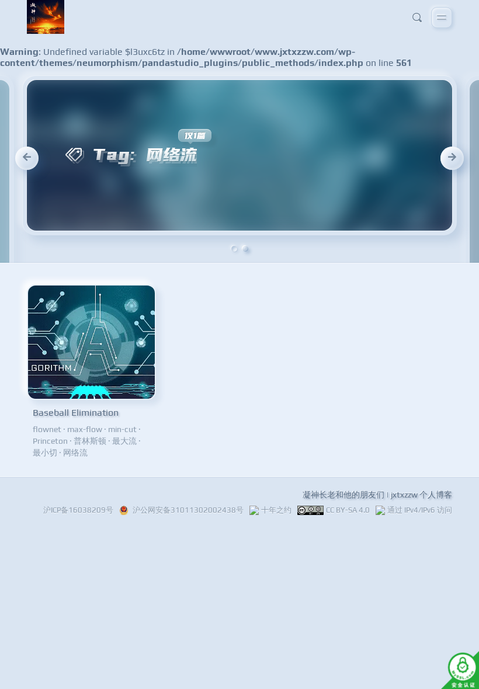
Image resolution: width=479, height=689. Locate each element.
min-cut (122, 429)
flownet (47, 429)
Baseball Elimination (76, 412)
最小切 (45, 452)
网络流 (75, 452)
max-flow (84, 429)
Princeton (50, 441)
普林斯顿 (90, 441)
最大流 (124, 441)
